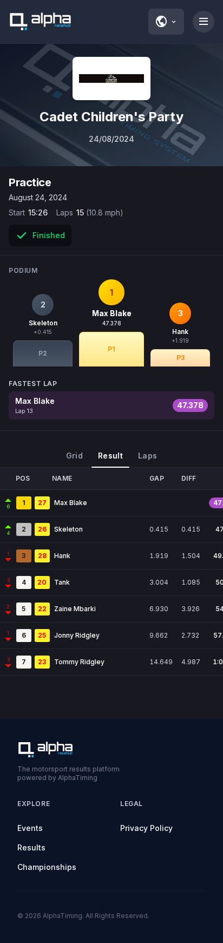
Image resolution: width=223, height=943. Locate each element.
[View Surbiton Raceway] (111, 78)
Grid (74, 455)
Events (30, 828)
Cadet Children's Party (111, 117)
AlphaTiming (62, 916)
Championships (46, 867)
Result (110, 455)
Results (31, 847)
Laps (147, 455)
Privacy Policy (146, 828)
